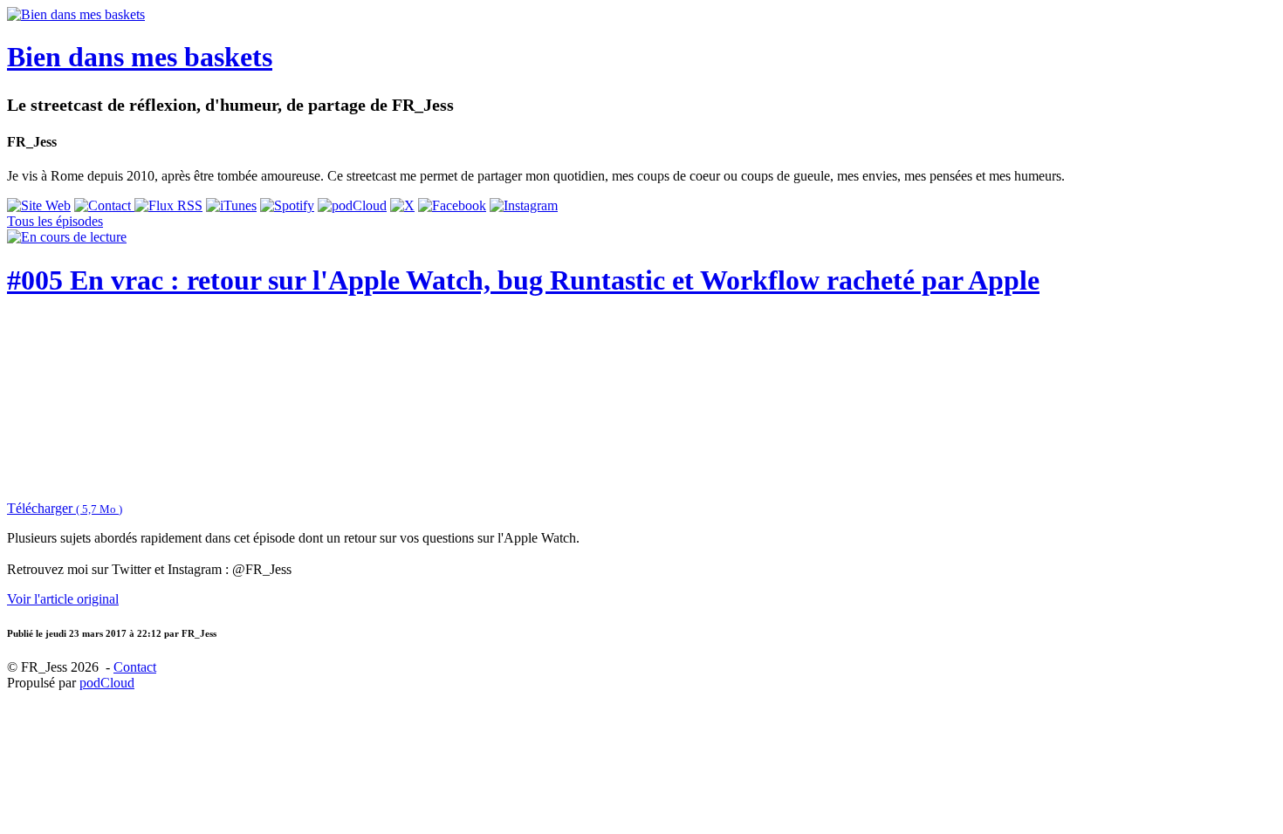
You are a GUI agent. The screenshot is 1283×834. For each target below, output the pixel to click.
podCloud (106, 682)
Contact (134, 667)
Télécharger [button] (64, 508)
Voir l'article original (63, 598)
